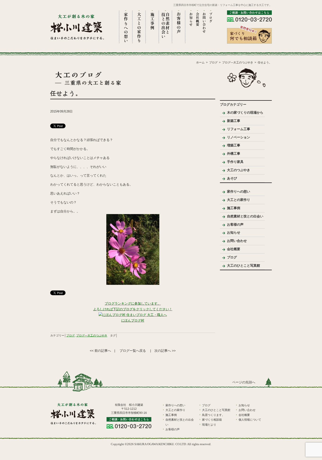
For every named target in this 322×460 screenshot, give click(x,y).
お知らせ (233, 232)
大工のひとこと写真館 (243, 265)
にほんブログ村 (132, 320)
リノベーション (238, 137)
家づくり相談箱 (212, 419)
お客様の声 (235, 224)
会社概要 (233, 249)
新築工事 (233, 121)
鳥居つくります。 (213, 415)
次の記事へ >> (165, 350)
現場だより (209, 424)
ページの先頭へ (243, 382)
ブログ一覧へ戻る (133, 350)
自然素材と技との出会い (245, 216)
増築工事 (233, 145)
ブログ (70, 335)
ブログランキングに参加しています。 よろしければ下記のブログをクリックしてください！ (132, 306)
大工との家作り (238, 200)
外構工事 (233, 153)
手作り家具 (235, 162)
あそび (232, 178)
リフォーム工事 (238, 129)
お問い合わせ (237, 241)
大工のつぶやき (238, 170)
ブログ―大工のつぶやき (91, 335)
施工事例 (233, 208)
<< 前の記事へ (100, 350)
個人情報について (250, 419)
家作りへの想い (238, 191)
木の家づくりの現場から (245, 112)
